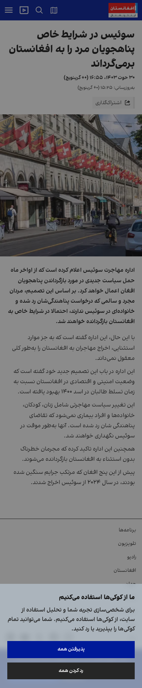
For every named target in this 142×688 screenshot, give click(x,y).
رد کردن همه (71, 671)
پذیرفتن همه (71, 649)
